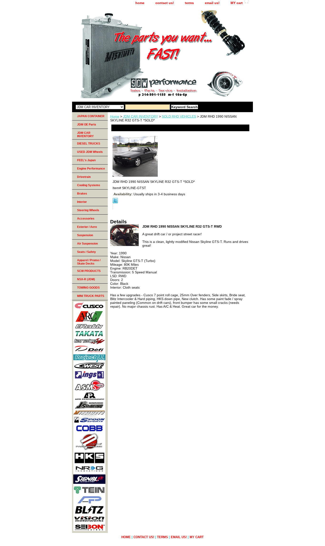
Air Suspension (87, 243)
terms (189, 3)
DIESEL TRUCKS (88, 143)
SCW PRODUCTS (89, 271)
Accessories (85, 218)
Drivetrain (84, 177)
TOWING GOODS (88, 287)
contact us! (164, 3)
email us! (212, 3)
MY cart (237, 3)
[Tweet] (115, 202)
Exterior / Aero (87, 227)
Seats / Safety (86, 252)
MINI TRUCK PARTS (90, 296)
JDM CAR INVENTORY (140, 116)
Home (114, 116)
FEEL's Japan (86, 160)
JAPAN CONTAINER (90, 116)
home (139, 3)
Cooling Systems (88, 185)
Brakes (82, 193)
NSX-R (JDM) (86, 279)
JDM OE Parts (86, 124)
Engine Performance (91, 168)
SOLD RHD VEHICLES (179, 116)
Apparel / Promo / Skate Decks (88, 262)
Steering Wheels (88, 210)
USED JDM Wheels (90, 152)
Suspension (85, 235)
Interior (82, 202)
